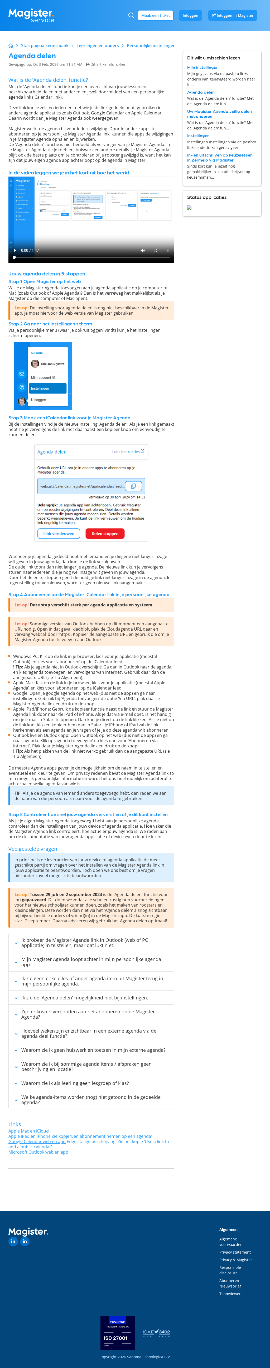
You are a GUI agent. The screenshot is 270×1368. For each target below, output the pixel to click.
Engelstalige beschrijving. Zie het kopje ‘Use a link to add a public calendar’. (88, 1144)
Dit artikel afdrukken (108, 64)
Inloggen (190, 15)
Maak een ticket (155, 15)
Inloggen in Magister (235, 15)
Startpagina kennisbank (45, 45)
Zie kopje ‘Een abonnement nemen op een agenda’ (80, 1136)
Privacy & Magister (235, 1259)
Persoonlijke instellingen (151, 45)
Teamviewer (230, 1293)
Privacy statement (235, 1252)
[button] (131, 15)
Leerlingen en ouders (97, 45)
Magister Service (10, 45)
